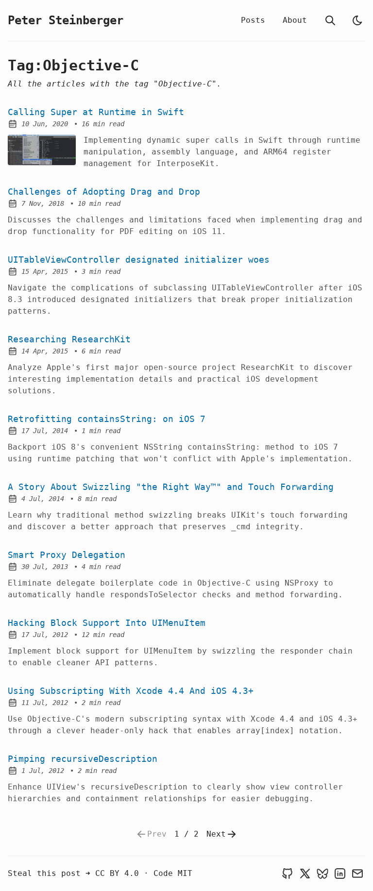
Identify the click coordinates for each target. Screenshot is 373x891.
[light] (357, 20)
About (295, 20)
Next (216, 834)
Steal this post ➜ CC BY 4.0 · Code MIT (100, 873)
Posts (253, 20)
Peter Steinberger (65, 20)
